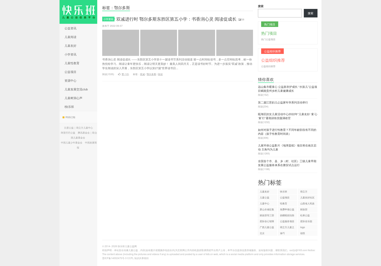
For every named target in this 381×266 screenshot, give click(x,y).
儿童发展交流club (76, 89)
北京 (262, 233)
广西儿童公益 (267, 227)
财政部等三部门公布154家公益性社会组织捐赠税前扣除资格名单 (267, 215)
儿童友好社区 (307, 197)
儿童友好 (70, 45)
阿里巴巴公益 (68, 132)
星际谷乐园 (306, 221)
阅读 (160, 74)
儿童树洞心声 (73, 98)
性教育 (283, 203)
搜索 (261, 6)
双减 (142, 74)
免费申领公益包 (287, 210)
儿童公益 (264, 197)
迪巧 (282, 233)
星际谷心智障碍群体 (267, 221)
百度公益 (69, 127)
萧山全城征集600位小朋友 (267, 210)
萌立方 (303, 191)
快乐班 (283, 191)
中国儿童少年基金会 (71, 142)
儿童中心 (264, 203)
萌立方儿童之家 (287, 227)
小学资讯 (70, 54)
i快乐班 (69, 106)
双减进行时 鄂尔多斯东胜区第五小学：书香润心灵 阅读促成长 (176, 19)
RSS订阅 (70, 117)
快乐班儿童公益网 (78, 12)
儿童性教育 (71, 63)
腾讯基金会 (84, 132)
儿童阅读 (70, 37)
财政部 (303, 209)
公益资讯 (70, 28)
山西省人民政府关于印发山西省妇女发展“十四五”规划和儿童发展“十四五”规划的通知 (307, 204)
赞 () (125, 74)
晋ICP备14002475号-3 (114, 258)
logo (302, 227)
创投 (302, 233)
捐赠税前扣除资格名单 (287, 215)
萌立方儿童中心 (84, 127)
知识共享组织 (141, 258)
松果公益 (305, 215)
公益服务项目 (287, 221)
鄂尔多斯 (151, 74)
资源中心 (70, 80)
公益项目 (70, 72)
